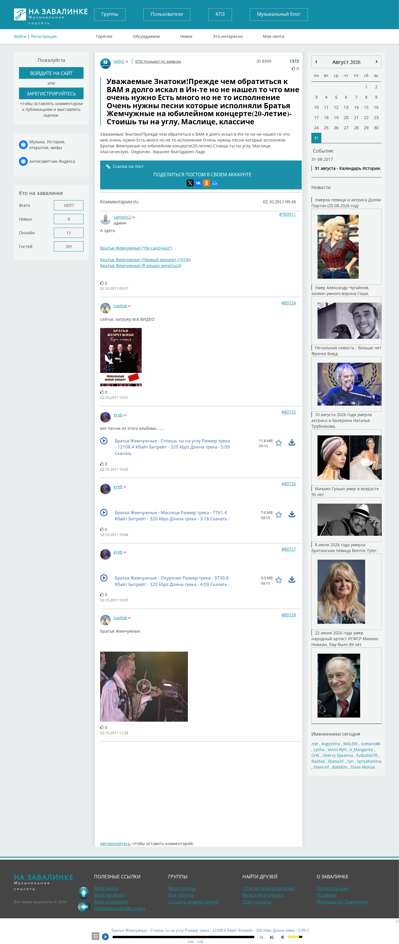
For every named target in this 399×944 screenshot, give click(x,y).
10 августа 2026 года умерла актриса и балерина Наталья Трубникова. (341, 420)
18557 (69, 205)
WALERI (350, 743)
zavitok (120, 305)
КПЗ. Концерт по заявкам (158, 61)
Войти (20, 36)
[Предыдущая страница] (84, 907)
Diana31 (336, 761)
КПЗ (220, 14)
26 (336, 127)
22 (366, 117)
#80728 (289, 614)
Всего (24, 205)
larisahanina (369, 761)
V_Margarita (361, 749)
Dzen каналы (256, 901)
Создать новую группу (193, 901)
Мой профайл (109, 895)
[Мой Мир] (214, 182)
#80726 (289, 483)
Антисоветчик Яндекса (52, 161)
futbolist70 (366, 755)
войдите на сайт (51, 73)
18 (326, 117)
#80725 (289, 412)
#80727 (289, 549)
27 (346, 127)
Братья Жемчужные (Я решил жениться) (140, 265)
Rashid (318, 761)
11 (326, 107)
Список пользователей (268, 888)
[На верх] (84, 893)
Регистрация (44, 36)
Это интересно (228, 35)
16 (376, 107)
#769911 (287, 214)
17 (316, 117)
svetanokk (370, 743)
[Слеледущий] (316, 61)
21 (356, 117)
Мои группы (182, 888)
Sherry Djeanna (338, 755)
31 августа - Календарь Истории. (348, 168)
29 (366, 127)
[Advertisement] (201, 788)
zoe (314, 743)
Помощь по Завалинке (342, 901)
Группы (109, 14)
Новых (25, 219)
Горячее (104, 35)
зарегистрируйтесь (51, 93)
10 (316, 107)
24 (316, 127)
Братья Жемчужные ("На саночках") (136, 248)
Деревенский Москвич (119, 908)
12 (336, 107)
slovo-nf (321, 767)
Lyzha (319, 749)
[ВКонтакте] (198, 182)
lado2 (119, 61)
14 (356, 107)
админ (120, 223)
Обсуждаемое (146, 35)
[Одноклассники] (206, 182)
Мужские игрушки (262, 895)
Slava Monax (363, 767)
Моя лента (273, 35)
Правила (326, 895)
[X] (190, 182)
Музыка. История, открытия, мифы (47, 144)
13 (69, 232)
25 (326, 127)
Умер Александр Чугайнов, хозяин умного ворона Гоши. (340, 290)
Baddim (339, 767)
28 (356, 127)
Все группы (181, 895)
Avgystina (330, 743)
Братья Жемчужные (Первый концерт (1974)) (145, 259)
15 (366, 107)
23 (376, 117)
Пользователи (167, 14)
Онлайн (27, 232)
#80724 (289, 303)
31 (316, 138)
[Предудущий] (377, 61)
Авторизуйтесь (115, 843)
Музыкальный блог (279, 14)
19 (336, 117)
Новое (186, 35)
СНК (315, 755)
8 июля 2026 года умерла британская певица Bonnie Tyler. (344, 547)
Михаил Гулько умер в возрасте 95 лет (345, 491)
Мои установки (111, 901)
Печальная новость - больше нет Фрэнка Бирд (346, 350)
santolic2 (122, 217)
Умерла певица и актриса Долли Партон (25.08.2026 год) (346, 202)
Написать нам (332, 888)
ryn (350, 761)
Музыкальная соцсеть (58, 14)
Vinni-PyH (337, 749)
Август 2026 (346, 61)
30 (376, 127)
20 (346, 117)
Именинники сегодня (335, 734)
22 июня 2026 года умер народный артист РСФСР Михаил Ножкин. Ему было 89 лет (344, 638)
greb (118, 415)
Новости (321, 187)
